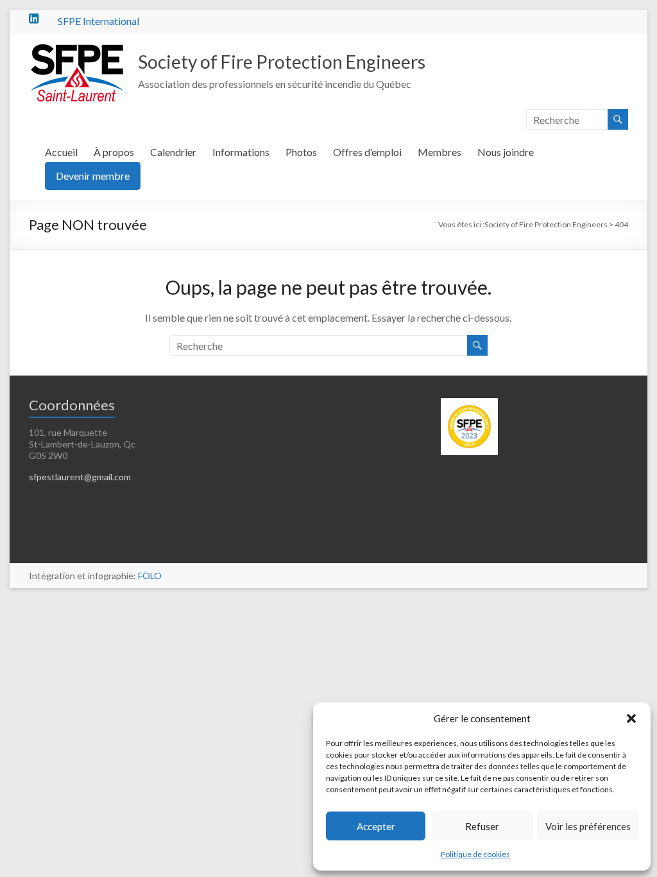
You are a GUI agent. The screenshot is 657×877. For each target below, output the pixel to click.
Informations (240, 152)
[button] (631, 718)
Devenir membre (93, 175)
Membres (439, 152)
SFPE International (98, 21)
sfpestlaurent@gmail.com (80, 476)
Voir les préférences (588, 826)
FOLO (150, 575)
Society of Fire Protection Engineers (281, 62)
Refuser (482, 826)
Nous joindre (505, 152)
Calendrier (173, 152)
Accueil (61, 152)
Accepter (376, 826)
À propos (114, 152)
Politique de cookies (475, 854)
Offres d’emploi (367, 152)
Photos (301, 152)
